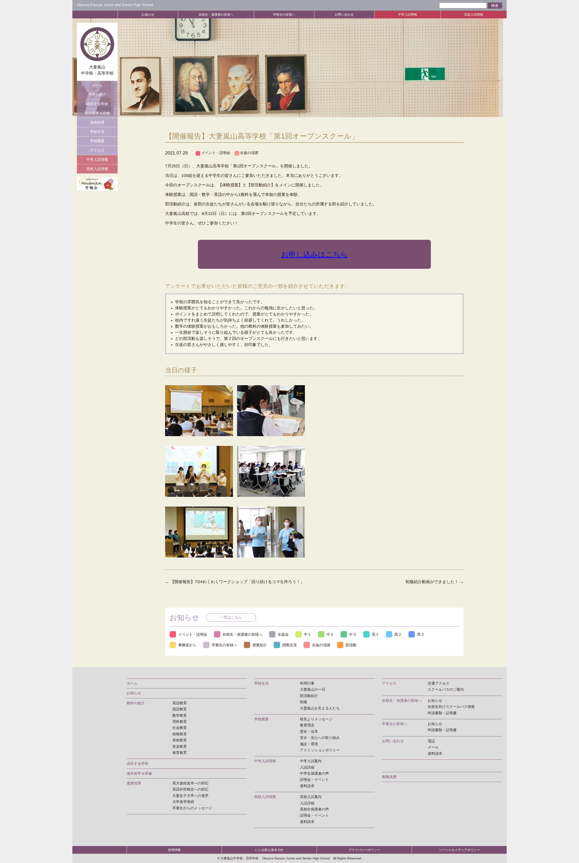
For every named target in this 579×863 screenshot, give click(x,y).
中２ (330, 634)
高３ (420, 634)
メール (433, 747)
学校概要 (97, 141)
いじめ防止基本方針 (269, 850)
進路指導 (97, 122)
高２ (398, 634)
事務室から (187, 645)
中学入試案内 (311, 761)
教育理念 (307, 725)
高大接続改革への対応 (190, 783)
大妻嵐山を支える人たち (320, 708)
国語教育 (179, 709)
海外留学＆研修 (97, 113)
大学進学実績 (183, 802)
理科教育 (179, 722)
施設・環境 (309, 744)
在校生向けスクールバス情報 (451, 707)
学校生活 (97, 132)
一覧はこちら (231, 617)
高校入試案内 (311, 797)
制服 (303, 702)
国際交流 (289, 645)
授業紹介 (259, 645)
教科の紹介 (97, 94)
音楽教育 (179, 746)
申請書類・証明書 (442, 713)
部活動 (351, 645)
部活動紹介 (309, 696)
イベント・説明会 (215, 153)
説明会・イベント (314, 779)
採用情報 (174, 850)
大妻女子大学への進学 (190, 796)
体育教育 (179, 753)
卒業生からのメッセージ (192, 808)
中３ (352, 634)
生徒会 (283, 634)
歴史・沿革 (309, 731)
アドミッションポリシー (320, 750)
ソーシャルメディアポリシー (459, 850)
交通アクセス (438, 683)
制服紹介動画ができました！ (435, 581)
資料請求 (307, 786)
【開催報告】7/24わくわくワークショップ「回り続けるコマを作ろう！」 (234, 581)
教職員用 (389, 777)
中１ (307, 634)
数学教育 (179, 715)
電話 (431, 741)
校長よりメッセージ (316, 719)
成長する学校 (97, 104)
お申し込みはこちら (314, 254)
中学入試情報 (407, 14)
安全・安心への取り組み (320, 738)
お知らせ (148, 14)
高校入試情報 (473, 14)
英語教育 (179, 703)
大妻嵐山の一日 (312, 689)
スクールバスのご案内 (446, 689)
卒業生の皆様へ (284, 14)
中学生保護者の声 (314, 773)
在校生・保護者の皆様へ (216, 14)
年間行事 (307, 683)
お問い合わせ (344, 14)
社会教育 (179, 728)
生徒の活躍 (249, 153)
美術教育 (179, 740)
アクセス (97, 150)
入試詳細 (307, 767)
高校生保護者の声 (314, 809)
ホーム (97, 85)
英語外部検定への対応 (190, 789)
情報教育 (179, 734)
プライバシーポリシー (364, 850)
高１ (375, 634)
